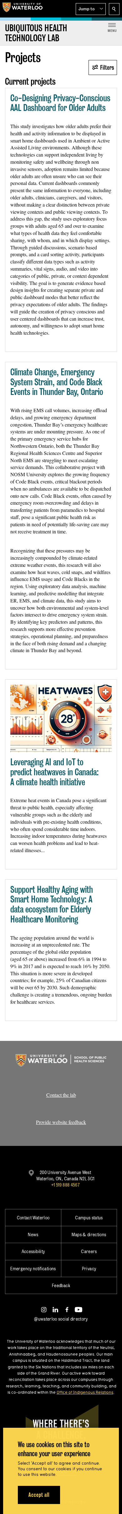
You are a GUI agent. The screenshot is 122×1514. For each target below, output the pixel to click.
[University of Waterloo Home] (23, 8)
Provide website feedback (61, 1122)
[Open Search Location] (114, 9)
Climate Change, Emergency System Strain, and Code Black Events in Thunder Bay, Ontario (56, 382)
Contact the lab (61, 1095)
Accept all (38, 1495)
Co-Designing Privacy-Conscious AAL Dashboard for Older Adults (60, 102)
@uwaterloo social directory (61, 1319)
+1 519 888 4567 (65, 1184)
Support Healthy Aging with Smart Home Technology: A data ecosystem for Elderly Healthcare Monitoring (51, 904)
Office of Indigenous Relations (85, 1392)
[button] (90, 9)
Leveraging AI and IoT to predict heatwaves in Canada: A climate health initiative (54, 772)
